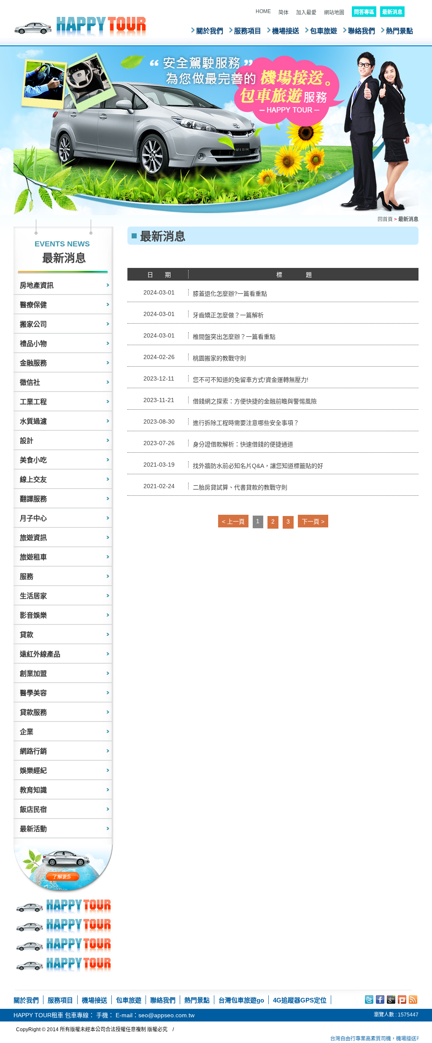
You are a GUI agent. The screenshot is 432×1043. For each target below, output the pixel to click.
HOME (263, 11)
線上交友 (33, 479)
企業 (26, 731)
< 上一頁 (233, 521)
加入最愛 (306, 13)
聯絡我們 (361, 31)
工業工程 (33, 401)
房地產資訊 (37, 285)
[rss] (413, 999)
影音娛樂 (33, 615)
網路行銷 (33, 751)
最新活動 (33, 828)
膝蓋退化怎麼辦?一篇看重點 (230, 293)
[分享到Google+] (391, 999)
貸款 (26, 634)
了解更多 (80, 876)
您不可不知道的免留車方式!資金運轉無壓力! (250, 379)
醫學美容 (33, 693)
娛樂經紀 (33, 770)
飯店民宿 (33, 809)
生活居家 (33, 596)
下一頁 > (313, 521)
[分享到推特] (369, 999)
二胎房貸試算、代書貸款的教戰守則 (240, 487)
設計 (26, 440)
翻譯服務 (33, 499)
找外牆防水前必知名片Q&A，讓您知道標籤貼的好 (258, 465)
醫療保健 (33, 304)
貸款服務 (33, 712)
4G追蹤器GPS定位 (300, 1000)
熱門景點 (399, 31)
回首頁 (385, 219)
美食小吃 (33, 460)
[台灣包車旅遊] (81, 27)
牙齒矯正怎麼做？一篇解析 (228, 315)
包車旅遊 (323, 31)
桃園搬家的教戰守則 (219, 358)
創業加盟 (33, 673)
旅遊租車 (33, 557)
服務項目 (247, 31)
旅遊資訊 (33, 537)
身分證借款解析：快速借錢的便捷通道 (243, 444)
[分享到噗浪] (402, 999)
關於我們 (209, 31)
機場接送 (285, 31)
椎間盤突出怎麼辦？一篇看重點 (234, 336)
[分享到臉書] (380, 999)
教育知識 (33, 790)
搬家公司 (33, 324)
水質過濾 (33, 421)
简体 (283, 13)
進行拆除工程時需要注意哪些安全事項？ (246, 422)
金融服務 (33, 363)
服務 (26, 576)
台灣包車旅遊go (241, 1000)
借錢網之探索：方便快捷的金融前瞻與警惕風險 (255, 401)
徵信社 (30, 382)
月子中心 (33, 518)
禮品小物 (33, 343)
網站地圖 (334, 13)
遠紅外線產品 (40, 654)
